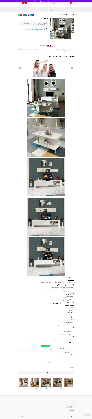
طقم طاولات (44, 30)
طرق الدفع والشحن (71, 406)
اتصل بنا (73, 402)
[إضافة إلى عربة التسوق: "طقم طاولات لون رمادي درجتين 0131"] (58, 386)
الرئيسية (73, 399)
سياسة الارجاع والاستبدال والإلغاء (69, 407)
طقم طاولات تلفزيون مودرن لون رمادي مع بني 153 (46, 388)
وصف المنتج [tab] (49, 45)
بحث (24, 3)
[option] (68, 384)
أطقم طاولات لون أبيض (35, 29)
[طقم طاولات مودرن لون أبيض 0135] (33, 15)
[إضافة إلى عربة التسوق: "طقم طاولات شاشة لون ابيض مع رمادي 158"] (24, 386)
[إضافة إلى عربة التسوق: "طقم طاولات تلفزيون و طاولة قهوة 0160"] (35, 386)
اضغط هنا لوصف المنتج (36, 24)
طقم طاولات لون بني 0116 (69, 387)
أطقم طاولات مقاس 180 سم (27, 29)
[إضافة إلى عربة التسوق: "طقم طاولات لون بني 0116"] (69, 386)
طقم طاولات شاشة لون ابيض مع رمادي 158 (23, 388)
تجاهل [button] (35, 1)
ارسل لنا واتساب (71, 403)
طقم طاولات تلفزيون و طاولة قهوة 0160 (35, 388)
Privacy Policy (72, 410)
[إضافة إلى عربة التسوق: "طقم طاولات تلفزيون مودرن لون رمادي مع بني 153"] (47, 386)
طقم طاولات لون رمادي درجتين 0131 (57, 388)
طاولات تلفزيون (65, 50)
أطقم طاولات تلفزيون (42, 29)
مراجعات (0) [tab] (42, 45)
